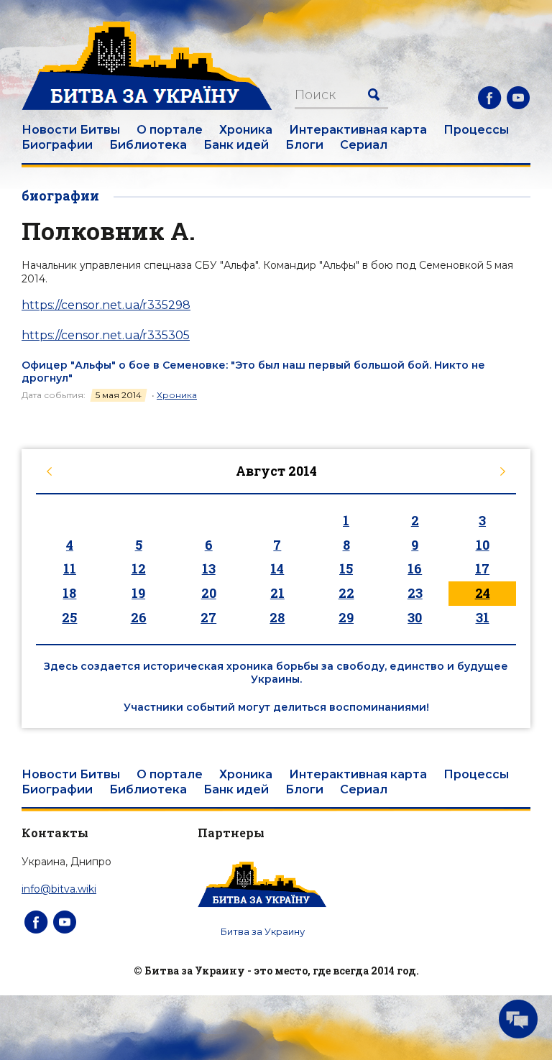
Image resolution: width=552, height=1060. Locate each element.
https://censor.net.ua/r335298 (106, 305)
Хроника (245, 130)
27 (208, 617)
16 (415, 568)
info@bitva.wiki (59, 888)
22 (346, 593)
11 (69, 568)
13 (209, 568)
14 (277, 568)
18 (69, 593)
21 (277, 593)
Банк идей (236, 145)
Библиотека (148, 145)
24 (482, 593)
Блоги (304, 145)
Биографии (57, 145)
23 (415, 593)
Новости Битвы (71, 130)
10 (482, 544)
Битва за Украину (263, 931)
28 (277, 617)
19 (138, 593)
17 (482, 568)
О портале (170, 130)
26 (139, 617)
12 (139, 568)
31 (482, 617)
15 (346, 568)
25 (69, 617)
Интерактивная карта (358, 130)
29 (346, 617)
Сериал (363, 145)
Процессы (476, 130)
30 (415, 617)
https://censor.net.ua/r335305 (106, 335)
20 (208, 593)
